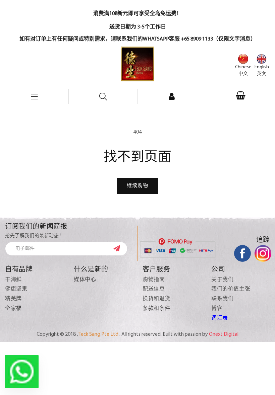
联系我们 (222, 299)
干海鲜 (13, 280)
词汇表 (219, 318)
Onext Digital (223, 334)
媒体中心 (85, 280)
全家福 (13, 308)
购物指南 (154, 280)
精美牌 (13, 299)
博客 (216, 308)
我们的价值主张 (230, 289)
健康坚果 (16, 289)
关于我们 (222, 280)
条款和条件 (156, 308)
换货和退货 (156, 299)
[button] (240, 96)
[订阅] (120, 248)
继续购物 (137, 185)
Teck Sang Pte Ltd (98, 334)
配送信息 (154, 289)
